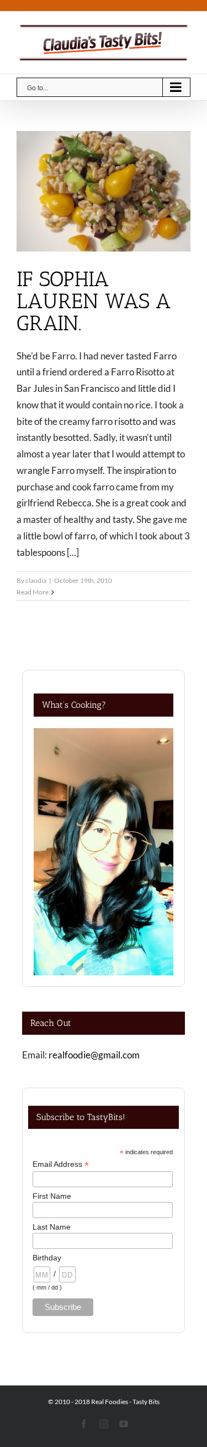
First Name (52, 1196)
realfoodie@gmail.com (94, 1055)
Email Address (61, 1164)
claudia (35, 580)
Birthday (47, 1257)
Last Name (52, 1226)
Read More (33, 592)
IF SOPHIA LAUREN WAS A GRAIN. (94, 301)
